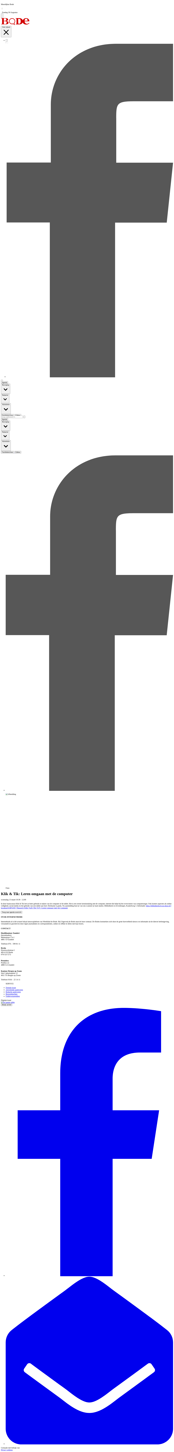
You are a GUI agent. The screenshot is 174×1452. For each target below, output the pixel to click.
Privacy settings (7, 1450)
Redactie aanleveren (13, 992)
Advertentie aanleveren (14, 990)
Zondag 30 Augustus (10, 12)
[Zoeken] (24, 417)
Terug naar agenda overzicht (11, 912)
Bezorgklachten (11, 994)
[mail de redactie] (89, 1444)
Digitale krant (11, 988)
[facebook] (90, 377)
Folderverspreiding (13, 996)
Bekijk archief (6, 1005)
